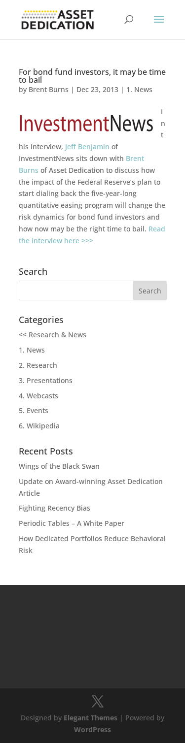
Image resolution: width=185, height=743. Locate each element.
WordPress (92, 729)
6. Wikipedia (39, 425)
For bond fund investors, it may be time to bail (92, 75)
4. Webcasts (38, 395)
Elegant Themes (90, 717)
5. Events (33, 410)
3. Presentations (46, 380)
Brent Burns (49, 89)
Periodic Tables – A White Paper (71, 523)
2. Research (38, 365)
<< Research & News (52, 334)
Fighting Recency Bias (54, 508)
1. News (139, 89)
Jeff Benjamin (87, 146)
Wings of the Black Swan (59, 466)
